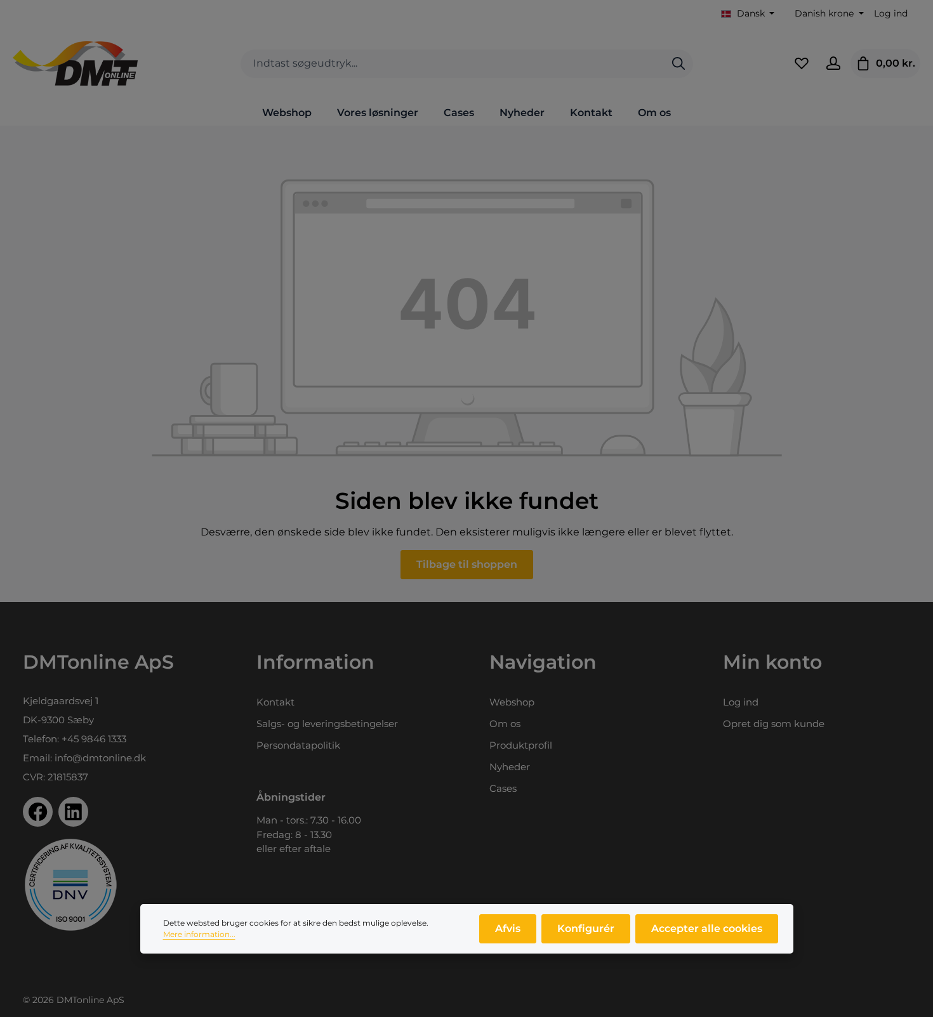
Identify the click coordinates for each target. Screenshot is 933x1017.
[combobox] (453, 63)
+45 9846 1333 (94, 739)
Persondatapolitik (298, 745)
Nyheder (509, 767)
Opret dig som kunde (773, 724)
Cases (503, 788)
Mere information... (199, 934)
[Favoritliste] (801, 63)
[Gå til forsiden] (75, 63)
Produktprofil (520, 745)
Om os (504, 724)
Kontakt (275, 702)
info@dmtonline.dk (100, 758)
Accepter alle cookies (706, 928)
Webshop (511, 702)
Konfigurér (585, 928)
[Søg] (678, 63)
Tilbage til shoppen (466, 564)
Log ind (891, 13)
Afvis (507, 928)
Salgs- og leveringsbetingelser (327, 724)
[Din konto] (833, 63)
